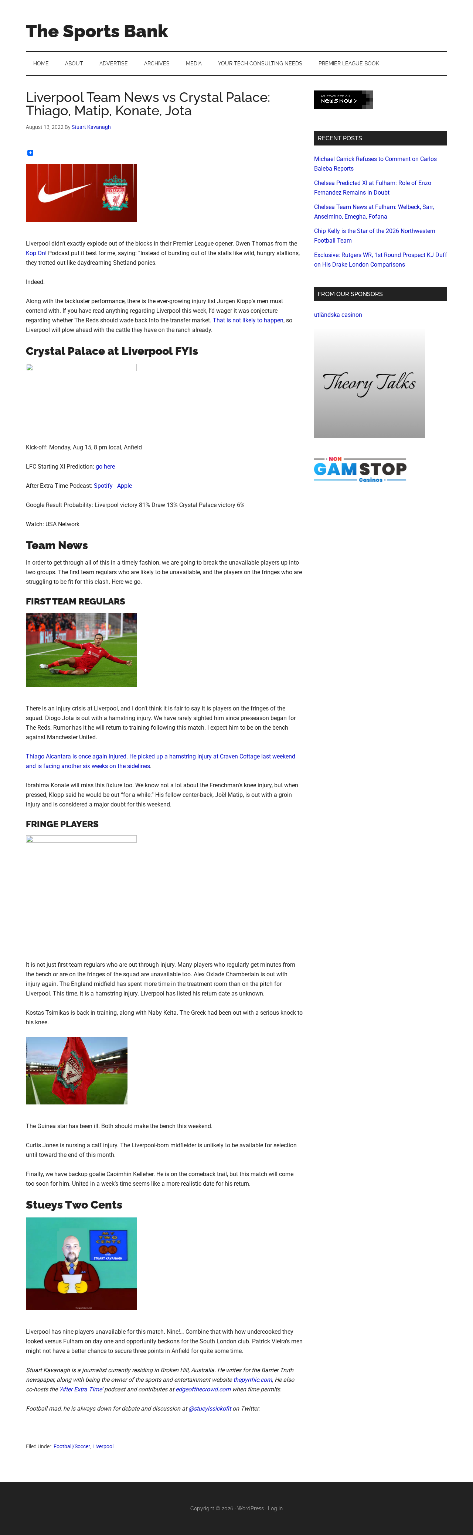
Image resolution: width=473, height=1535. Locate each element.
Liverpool (102, 1446)
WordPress (250, 1508)
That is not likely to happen (248, 320)
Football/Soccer (72, 1446)
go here (105, 466)
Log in (275, 1508)
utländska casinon (338, 314)
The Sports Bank (97, 31)
